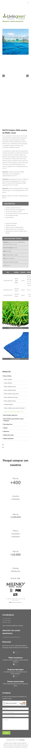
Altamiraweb (19, 602)
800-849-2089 (6, 622)
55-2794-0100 (6, 620)
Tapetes (5, 428)
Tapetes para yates (8, 435)
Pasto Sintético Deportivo (10, 415)
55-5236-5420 (6, 618)
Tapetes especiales (8, 438)
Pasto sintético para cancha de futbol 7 (14, 408)
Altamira (25, 747)
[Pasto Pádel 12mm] (15, 42)
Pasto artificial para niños (11, 397)
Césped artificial (8, 404)
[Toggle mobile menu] (28, 2)
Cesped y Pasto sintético (10, 743)
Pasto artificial (8, 383)
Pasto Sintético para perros (11, 393)
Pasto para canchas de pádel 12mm (14, 411)
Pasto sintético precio (10, 386)
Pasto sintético (7, 376)
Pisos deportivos (7, 424)
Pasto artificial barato (10, 401)
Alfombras (6, 431)
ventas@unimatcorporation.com (11, 637)
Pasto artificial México (10, 390)
